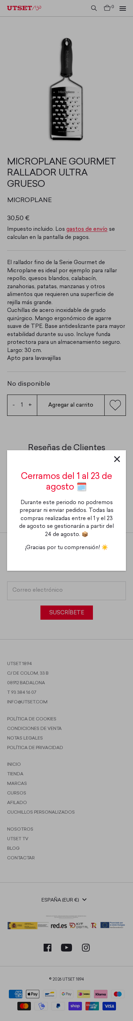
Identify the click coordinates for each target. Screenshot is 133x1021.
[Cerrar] (117, 459)
